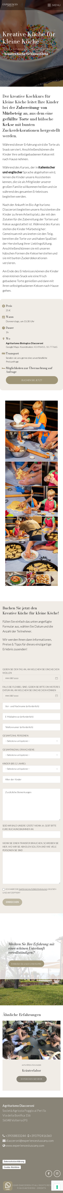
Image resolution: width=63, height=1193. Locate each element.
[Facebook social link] (48, 1173)
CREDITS (41, 1188)
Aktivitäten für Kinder (45, 49)
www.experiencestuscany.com (25, 1145)
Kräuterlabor (31, 1070)
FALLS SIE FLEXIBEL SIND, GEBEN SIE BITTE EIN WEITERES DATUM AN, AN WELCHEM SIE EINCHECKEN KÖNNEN (31, 689)
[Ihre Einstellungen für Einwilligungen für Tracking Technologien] (57, 1187)
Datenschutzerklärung (14, 1161)
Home (6, 49)
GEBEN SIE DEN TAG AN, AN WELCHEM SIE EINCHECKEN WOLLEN (31, 671)
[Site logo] (10, 5)
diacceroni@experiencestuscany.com (30, 1140)
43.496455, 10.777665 (45, 346)
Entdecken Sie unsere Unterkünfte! (26, 964)
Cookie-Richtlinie (11, 1167)
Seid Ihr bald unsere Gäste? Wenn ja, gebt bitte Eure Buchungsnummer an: (29, 827)
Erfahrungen (21, 49)
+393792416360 (41, 1136)
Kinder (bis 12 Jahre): (14, 763)
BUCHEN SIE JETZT (32, 380)
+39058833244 (15, 1136)
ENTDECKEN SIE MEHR (31, 1079)
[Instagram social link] (57, 1173)
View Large (57, 1024)
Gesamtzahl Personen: (16, 735)
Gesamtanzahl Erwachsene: (19, 749)
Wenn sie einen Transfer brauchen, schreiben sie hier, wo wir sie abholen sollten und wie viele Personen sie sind (31, 847)
